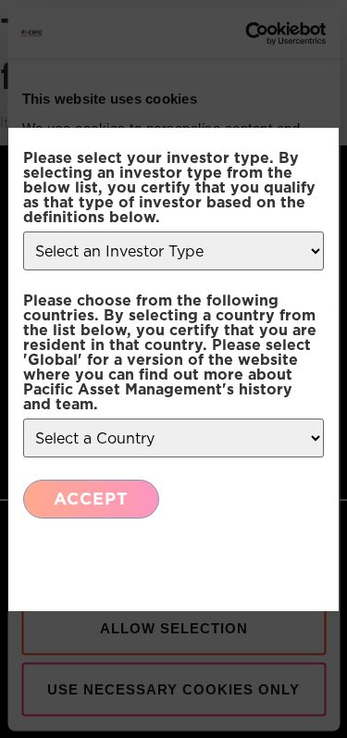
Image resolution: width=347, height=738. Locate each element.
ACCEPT (91, 498)
